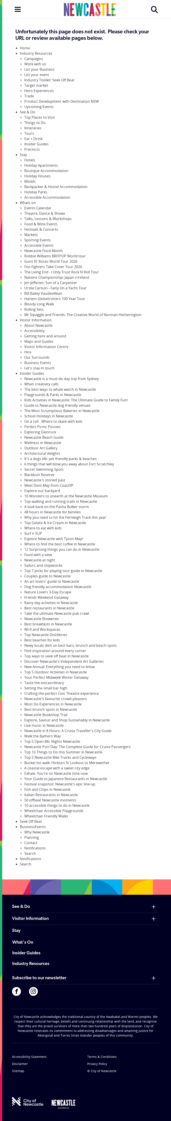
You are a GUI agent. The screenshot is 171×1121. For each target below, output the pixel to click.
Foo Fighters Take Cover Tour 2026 (53, 266)
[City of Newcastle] (27, 1101)
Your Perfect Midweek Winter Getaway (56, 677)
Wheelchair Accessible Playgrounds (53, 810)
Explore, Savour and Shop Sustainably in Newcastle (67, 720)
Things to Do (35, 122)
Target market (36, 85)
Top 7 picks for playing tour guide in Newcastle (63, 570)
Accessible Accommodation (47, 197)
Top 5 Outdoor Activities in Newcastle (55, 672)
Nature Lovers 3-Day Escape (47, 592)
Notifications (35, 848)
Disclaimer (20, 1064)
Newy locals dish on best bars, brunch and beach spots (70, 645)
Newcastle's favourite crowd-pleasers (55, 698)
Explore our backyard (42, 490)
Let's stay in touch (39, 368)
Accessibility (34, 330)
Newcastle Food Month (43, 250)
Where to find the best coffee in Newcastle (59, 544)
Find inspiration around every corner (55, 650)
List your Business (39, 69)
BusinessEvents (33, 826)
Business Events (37, 362)
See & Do (27, 112)
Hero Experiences (39, 90)
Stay (23, 154)
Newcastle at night (39, 560)
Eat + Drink (33, 138)
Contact (30, 842)
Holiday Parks (35, 192)
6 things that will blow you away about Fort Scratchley (69, 464)
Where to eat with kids (43, 528)
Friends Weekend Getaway (46, 597)
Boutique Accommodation (46, 170)
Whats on (28, 202)
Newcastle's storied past (44, 480)
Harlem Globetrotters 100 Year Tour (54, 298)
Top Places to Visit (39, 117)
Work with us (35, 64)
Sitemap (18, 1071)
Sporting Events (37, 240)
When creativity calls (41, 384)
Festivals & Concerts (41, 229)
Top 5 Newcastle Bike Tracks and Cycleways (60, 757)
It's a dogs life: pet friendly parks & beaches (60, 458)
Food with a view (38, 554)
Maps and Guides (38, 341)
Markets (31, 234)
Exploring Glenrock (40, 432)
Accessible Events (39, 245)
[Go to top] (162, 1112)
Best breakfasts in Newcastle (48, 624)
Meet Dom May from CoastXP (48, 485)
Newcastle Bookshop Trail (45, 714)
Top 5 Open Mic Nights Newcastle (52, 741)
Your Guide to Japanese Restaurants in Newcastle (65, 778)
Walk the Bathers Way (42, 736)
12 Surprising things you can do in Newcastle (61, 549)
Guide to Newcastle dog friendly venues (57, 405)
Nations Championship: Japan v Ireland (56, 277)
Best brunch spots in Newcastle (50, 709)
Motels (30, 181)
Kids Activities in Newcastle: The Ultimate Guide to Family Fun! (76, 400)
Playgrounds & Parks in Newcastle (52, 394)
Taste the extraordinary (44, 682)
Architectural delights (42, 453)
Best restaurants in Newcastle (49, 608)
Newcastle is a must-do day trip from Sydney (61, 378)
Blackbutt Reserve (39, 474)
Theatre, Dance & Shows (44, 213)
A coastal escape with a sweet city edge (57, 768)
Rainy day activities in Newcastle (51, 602)
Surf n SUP (33, 533)
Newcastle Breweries (41, 618)
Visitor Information (36, 320)
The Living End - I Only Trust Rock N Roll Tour (61, 272)
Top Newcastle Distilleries (45, 634)
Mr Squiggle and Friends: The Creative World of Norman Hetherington (82, 314)
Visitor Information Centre (46, 346)
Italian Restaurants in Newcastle (51, 794)
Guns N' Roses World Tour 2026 (50, 261)
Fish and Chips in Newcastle (47, 789)
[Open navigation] (17, 8)
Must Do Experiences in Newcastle (53, 704)
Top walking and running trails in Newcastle (60, 501)
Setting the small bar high (45, 688)
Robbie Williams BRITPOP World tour (55, 256)
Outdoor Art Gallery (40, 448)
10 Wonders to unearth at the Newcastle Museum (66, 496)
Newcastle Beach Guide (43, 437)
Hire (27, 352)
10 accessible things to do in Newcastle (57, 805)
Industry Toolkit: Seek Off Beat (49, 80)
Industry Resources (36, 53)
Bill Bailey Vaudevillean (43, 293)
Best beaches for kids (42, 640)
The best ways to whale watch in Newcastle (60, 389)
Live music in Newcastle (44, 725)
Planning (31, 837)
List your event (36, 74)
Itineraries (32, 128)
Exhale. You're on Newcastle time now (56, 773)
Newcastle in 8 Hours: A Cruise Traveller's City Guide (68, 730)
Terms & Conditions (102, 1057)
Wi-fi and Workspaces (42, 629)
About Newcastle (38, 325)
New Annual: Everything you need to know (59, 666)
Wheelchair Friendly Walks (46, 816)
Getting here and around (45, 336)
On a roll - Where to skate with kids (53, 421)
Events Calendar (37, 208)
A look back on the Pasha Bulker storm (56, 506)
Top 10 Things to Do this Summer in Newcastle (63, 752)
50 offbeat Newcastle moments (50, 800)
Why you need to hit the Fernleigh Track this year (65, 517)
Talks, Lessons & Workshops (48, 218)
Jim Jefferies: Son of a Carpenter (50, 282)
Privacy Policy (97, 1064)
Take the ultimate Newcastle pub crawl (56, 613)
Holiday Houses (37, 176)
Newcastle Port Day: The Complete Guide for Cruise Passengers (77, 746)
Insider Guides (36, 144)
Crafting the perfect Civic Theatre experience (61, 693)
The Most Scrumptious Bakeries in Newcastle (62, 410)
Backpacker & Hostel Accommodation (56, 186)
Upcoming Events (39, 106)
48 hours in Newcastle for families (52, 512)
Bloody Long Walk (39, 304)
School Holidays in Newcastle (48, 416)
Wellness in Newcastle (42, 442)
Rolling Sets (34, 309)
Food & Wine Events (41, 224)
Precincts (32, 149)
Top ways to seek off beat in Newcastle (56, 656)
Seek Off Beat (31, 821)
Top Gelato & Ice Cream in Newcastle (55, 522)
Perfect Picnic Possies (42, 426)
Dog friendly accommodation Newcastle (57, 586)
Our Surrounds (37, 357)
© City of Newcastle (101, 1071)
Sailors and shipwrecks (43, 565)
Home (25, 48)
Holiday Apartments (41, 165)
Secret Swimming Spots (44, 469)
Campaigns (33, 58)
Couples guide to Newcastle (47, 576)
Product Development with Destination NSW (61, 101)
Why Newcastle (37, 832)
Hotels (29, 160)
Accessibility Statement (29, 1057)
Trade (29, 96)
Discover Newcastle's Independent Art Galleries (64, 661)
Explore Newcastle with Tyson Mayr (53, 538)
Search (30, 853)
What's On (22, 942)
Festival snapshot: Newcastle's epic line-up (59, 784)
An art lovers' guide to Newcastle (51, 581)
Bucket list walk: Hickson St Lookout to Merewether (67, 762)
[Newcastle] (63, 1104)
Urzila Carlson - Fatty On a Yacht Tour (55, 288)
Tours (29, 133)
